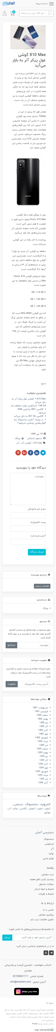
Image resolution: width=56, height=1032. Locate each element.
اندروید (44, 804)
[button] (12, 13)
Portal (34, 1023)
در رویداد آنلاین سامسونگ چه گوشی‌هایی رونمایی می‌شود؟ (30, 421)
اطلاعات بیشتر (42, 586)
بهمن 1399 (42, 752)
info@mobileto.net (20, 982)
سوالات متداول (46, 884)
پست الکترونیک (38, 522)
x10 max (37, 443)
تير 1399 (43, 779)
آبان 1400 (43, 730)
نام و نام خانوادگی (37, 509)
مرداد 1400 (42, 741)
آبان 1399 (43, 764)
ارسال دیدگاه (37, 552)
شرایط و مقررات (46, 894)
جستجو (11, 645)
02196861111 (20, 976)
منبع (43, 383)
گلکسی (23, 808)
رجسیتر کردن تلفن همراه (42, 879)
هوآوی (47, 812)
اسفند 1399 (42, 749)
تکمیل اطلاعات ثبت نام (42, 919)
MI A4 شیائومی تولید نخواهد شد (28, 405)
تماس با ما (48, 910)
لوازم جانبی (48, 858)
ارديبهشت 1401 (40, 707)
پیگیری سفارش (46, 914)
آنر (17, 443)
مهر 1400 (43, 734)
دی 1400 (44, 722)
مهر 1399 (43, 767)
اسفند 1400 (42, 715)
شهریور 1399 (41, 771)
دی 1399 (44, 756)
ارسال (7, 937)
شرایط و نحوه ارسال (44, 889)
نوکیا (15, 808)
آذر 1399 (43, 760)
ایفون (40, 808)
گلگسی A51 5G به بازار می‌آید (28, 416)
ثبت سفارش (47, 874)
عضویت (12, 684)
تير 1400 (43, 745)
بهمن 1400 (42, 719)
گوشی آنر (26, 443)
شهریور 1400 (41, 737)
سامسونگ (31, 804)
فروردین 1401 (41, 711)
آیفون (47, 808)
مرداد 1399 (42, 775)
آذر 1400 (43, 726)
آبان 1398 (43, 782)
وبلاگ (17, 438)
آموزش (31, 808)
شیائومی (18, 804)
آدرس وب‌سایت (38, 535)
